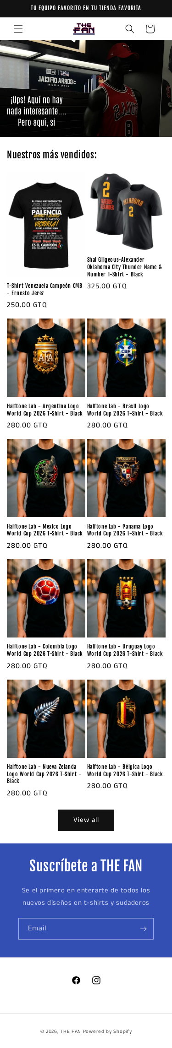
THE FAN (70, 1031)
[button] (18, 29)
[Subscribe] (143, 929)
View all (86, 820)
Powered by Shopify (107, 1031)
